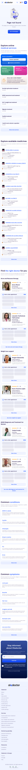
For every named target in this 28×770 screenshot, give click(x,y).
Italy (2, 759)
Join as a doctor (5, 698)
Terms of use (4, 699)
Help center (4, 696)
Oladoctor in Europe (6, 753)
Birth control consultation (7, 723)
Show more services (14, 129)
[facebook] (9, 674)
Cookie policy (4, 703)
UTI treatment (4, 717)
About (2, 692)
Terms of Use (9, 667)
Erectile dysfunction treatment (8, 715)
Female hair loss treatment (7, 727)
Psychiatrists (4, 737)
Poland (3, 755)
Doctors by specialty (6, 731)
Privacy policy (4, 701)
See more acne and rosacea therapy (14, 346)
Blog (2, 694)
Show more (14, 259)
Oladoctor (4, 689)
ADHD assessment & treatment (8, 721)
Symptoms (3, 749)
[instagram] (12, 674)
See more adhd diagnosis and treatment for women (14, 490)
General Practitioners (6, 733)
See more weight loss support (14, 417)
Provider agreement (6, 705)
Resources (4, 745)
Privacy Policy (22, 665)
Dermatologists (4, 739)
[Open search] (17, 2)
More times (14, 307)
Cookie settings (4, 709)
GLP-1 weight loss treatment (7, 719)
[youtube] (19, 674)
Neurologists (4, 741)
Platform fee (4, 707)
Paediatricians (4, 735)
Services (3, 713)
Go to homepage (14, 31)
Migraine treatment (5, 725)
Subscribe (14, 660)
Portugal (3, 757)
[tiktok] (16, 674)
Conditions (3, 747)
